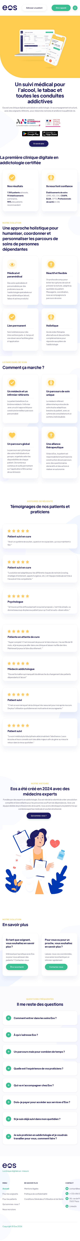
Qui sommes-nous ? (39, 816)
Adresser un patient (34, 8)
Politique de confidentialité (35, 1194)
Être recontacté (17, 967)
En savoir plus (38, 143)
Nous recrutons (9, 1209)
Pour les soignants (10, 1194)
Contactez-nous (56, 967)
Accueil (5, 1188)
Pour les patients (9, 1199)
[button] (75, 8)
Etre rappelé (61, 8)
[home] (9, 7)
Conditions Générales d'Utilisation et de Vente (43, 1199)
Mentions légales (31, 1188)
